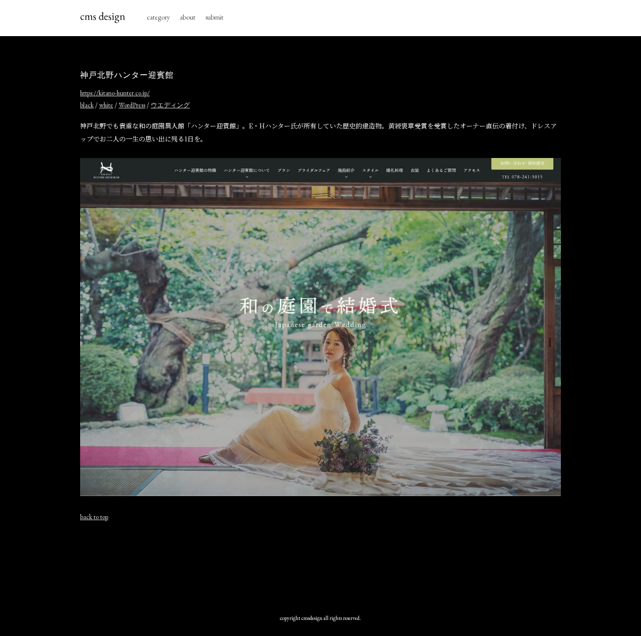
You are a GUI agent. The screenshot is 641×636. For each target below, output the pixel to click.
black (87, 105)
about (187, 17)
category (158, 17)
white (106, 105)
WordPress (132, 105)
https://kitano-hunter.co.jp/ (115, 93)
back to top (94, 517)
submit (214, 17)
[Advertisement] (320, 565)
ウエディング (170, 105)
